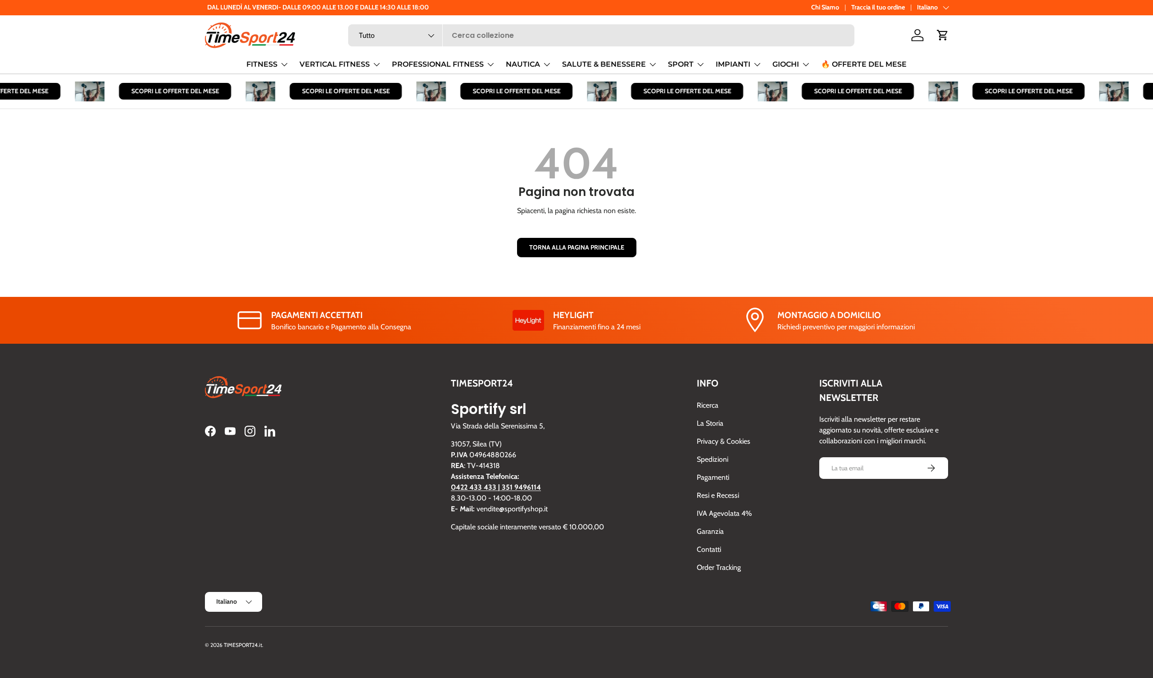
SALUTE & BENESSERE (604, 64)
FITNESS (261, 64)
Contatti (709, 549)
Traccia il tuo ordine (878, 7)
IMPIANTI (733, 64)
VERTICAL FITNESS (335, 64)
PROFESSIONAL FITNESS (438, 64)
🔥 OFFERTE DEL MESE (864, 64)
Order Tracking (719, 567)
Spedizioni (712, 459)
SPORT (681, 64)
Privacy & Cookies (723, 441)
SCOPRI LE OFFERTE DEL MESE (169, 91)
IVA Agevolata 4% (724, 513)
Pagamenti (713, 477)
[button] (943, 35)
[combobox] (601, 35)
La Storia (710, 423)
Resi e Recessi (718, 495)
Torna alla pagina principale (576, 247)
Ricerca (707, 405)
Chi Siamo (825, 7)
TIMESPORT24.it (243, 645)
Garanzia (710, 531)
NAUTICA (523, 64)
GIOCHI (785, 64)
